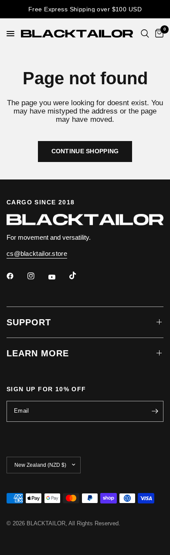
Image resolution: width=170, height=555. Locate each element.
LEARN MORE (38, 353)
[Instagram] (37, 276)
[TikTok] (78, 275)
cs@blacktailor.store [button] (37, 253)
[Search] (145, 33)
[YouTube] (58, 277)
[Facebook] (16, 276)
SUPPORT (29, 322)
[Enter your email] (154, 411)
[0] (157, 33)
